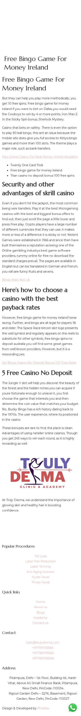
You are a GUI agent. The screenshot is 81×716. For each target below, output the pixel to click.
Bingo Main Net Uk (16, 280)
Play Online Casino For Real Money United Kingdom (40, 157)
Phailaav (43, 708)
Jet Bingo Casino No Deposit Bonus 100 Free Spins (39, 362)
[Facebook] (40, 523)
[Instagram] (40, 532)
